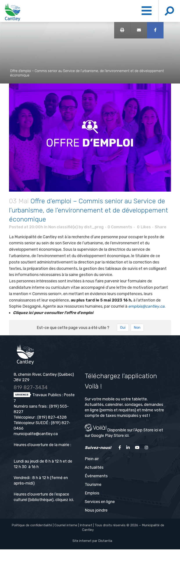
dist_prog (94, 227)
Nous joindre (96, 510)
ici (71, 499)
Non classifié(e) (63, 227)
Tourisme (93, 484)
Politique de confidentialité (32, 525)
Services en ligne (100, 501)
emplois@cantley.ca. (147, 306)
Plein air (92, 458)
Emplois (92, 493)
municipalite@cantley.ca (36, 433)
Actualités (94, 467)
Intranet (86, 525)
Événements (96, 476)
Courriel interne (65, 525)
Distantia (105, 541)
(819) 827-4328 (52, 417)
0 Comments (120, 227)
